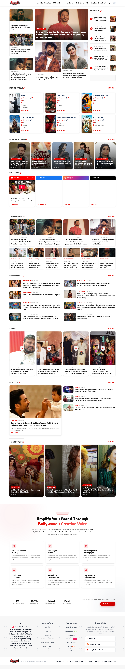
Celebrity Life (102, 3)
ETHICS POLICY (47, 646)
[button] (114, 3)
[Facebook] (63, 661)
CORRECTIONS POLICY (47, 642)
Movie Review (80, 3)
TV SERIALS (69, 639)
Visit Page (41, 204)
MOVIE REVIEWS (69, 631)
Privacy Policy (74, 661)
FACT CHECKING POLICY (47, 639)
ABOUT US (47, 627)
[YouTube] (67, 661)
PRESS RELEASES (71, 642)
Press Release (70, 3)
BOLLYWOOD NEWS (71, 627)
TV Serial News (57, 3)
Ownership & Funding (110, 661)
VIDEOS (70, 646)
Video (87, 3)
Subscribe (14, 204)
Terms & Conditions (86, 661)
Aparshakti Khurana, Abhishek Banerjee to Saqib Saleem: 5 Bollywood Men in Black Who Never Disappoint (101, 30)
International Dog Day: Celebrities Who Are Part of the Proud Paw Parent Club (21, 51)
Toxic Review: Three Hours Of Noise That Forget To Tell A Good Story (20, 27)
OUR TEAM (47, 635)
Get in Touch (107, 604)
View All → (112, 88)
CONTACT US (47, 631)
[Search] (108, 3)
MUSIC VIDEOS (71, 635)
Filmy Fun (94, 3)
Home (37, 3)
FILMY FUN (71, 650)
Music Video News (46, 3)
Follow (67, 204)
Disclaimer (98, 661)
